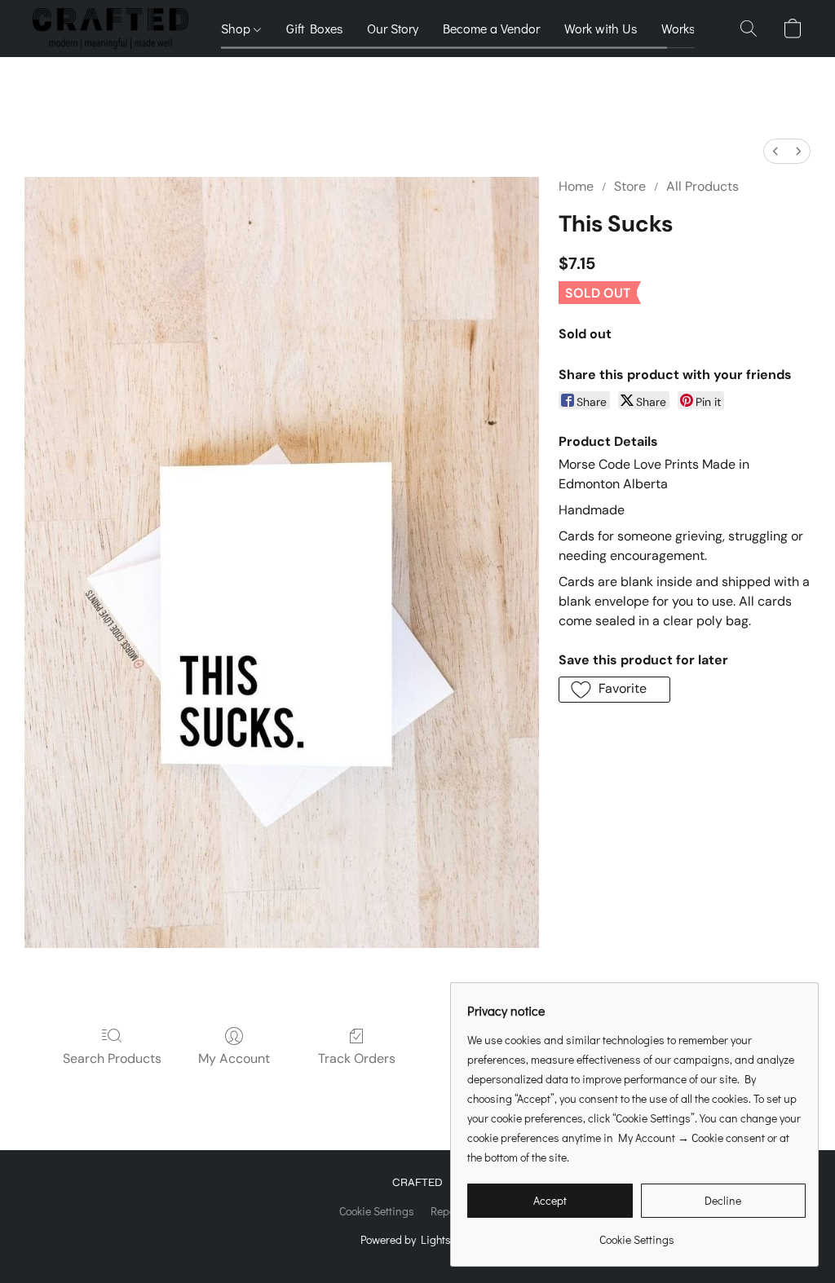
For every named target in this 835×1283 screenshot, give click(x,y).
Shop (237, 28)
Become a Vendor (491, 28)
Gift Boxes (314, 28)
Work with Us (600, 28)
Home (576, 186)
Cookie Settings (376, 1211)
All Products (702, 186)
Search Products (112, 1058)
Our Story (392, 28)
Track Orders (356, 1058)
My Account (234, 1058)
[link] (636, 1234)
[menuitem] (775, 151)
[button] (110, 28)
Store (630, 186)
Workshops (691, 28)
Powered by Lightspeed (417, 1239)
